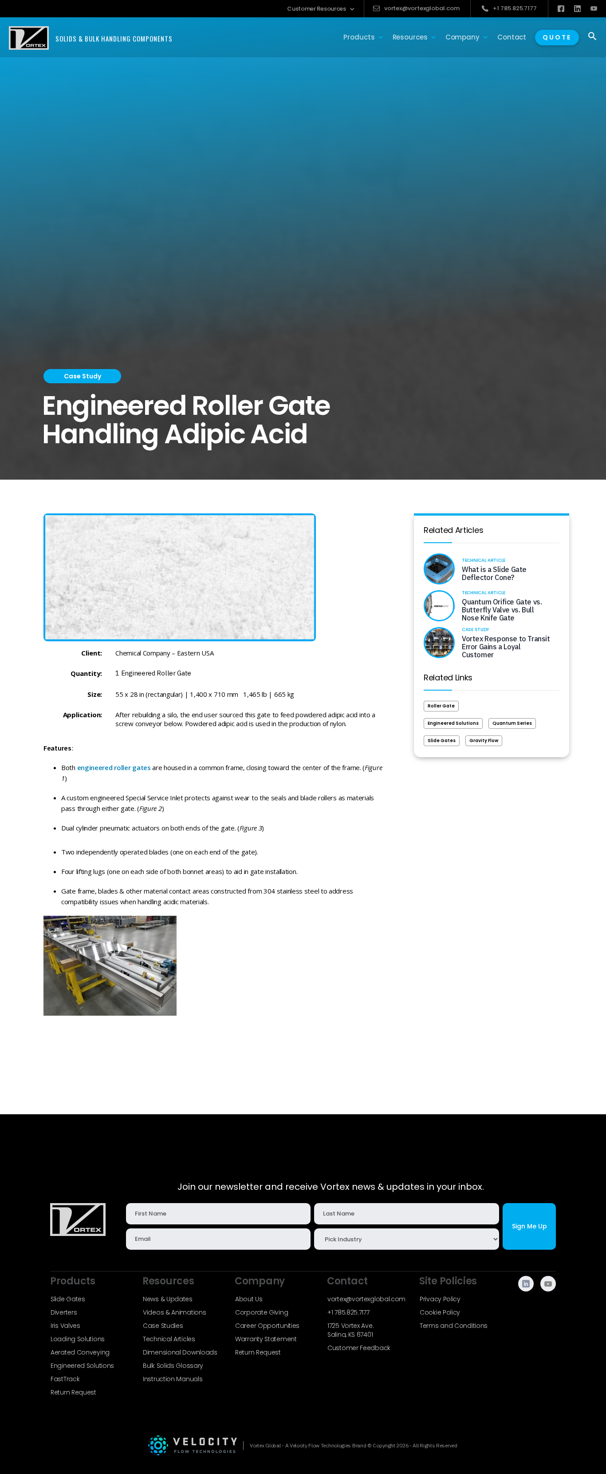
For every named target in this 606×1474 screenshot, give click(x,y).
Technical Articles (169, 1339)
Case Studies (163, 1325)
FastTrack (65, 1379)
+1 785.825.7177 (348, 1312)
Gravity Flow (483, 740)
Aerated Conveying (80, 1352)
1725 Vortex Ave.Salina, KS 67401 (350, 1330)
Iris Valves (65, 1325)
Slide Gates (442, 740)
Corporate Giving (261, 1312)
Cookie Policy (440, 1312)
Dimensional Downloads (180, 1352)
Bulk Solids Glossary (173, 1365)
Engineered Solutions (453, 723)
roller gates (132, 767)
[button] (321, 9)
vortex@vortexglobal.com (366, 1299)
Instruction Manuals (172, 1379)
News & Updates (168, 1299)
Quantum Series (512, 723)
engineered (95, 767)
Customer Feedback (358, 1347)
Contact (511, 37)
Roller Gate (441, 706)
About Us (249, 1299)
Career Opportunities (267, 1325)
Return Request (73, 1392)
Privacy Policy (440, 1299)
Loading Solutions (78, 1339)
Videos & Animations (174, 1312)
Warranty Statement (266, 1339)
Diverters (64, 1312)
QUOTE (557, 37)
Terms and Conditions (454, 1325)
